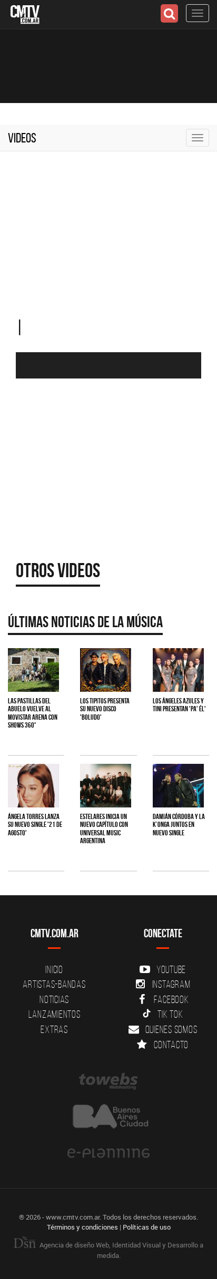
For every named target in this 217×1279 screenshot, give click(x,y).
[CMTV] (25, 13)
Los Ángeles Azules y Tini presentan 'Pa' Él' (179, 705)
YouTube (171, 969)
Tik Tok (170, 1014)
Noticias (54, 999)
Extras (54, 1029)
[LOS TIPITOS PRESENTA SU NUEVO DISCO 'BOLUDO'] (105, 670)
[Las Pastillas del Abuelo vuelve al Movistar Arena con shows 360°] (33, 670)
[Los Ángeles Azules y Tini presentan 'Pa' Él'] (178, 670)
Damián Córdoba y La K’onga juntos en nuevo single (179, 824)
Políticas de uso (147, 1227)
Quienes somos (171, 1029)
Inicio (54, 969)
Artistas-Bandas (54, 984)
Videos (22, 137)
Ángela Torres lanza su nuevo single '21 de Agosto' (35, 824)
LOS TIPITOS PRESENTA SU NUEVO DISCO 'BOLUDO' (105, 709)
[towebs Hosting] (108, 1081)
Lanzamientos (54, 1014)
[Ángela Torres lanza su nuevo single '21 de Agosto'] (33, 785)
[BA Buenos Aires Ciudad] (108, 1117)
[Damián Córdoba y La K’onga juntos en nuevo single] (178, 785)
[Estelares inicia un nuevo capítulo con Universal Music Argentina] (105, 785)
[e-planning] (108, 1153)
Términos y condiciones (82, 1227)
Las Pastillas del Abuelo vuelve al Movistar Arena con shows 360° (32, 713)
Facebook (171, 999)
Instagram (171, 984)
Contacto (171, 1044)
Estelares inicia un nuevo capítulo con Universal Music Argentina (104, 828)
